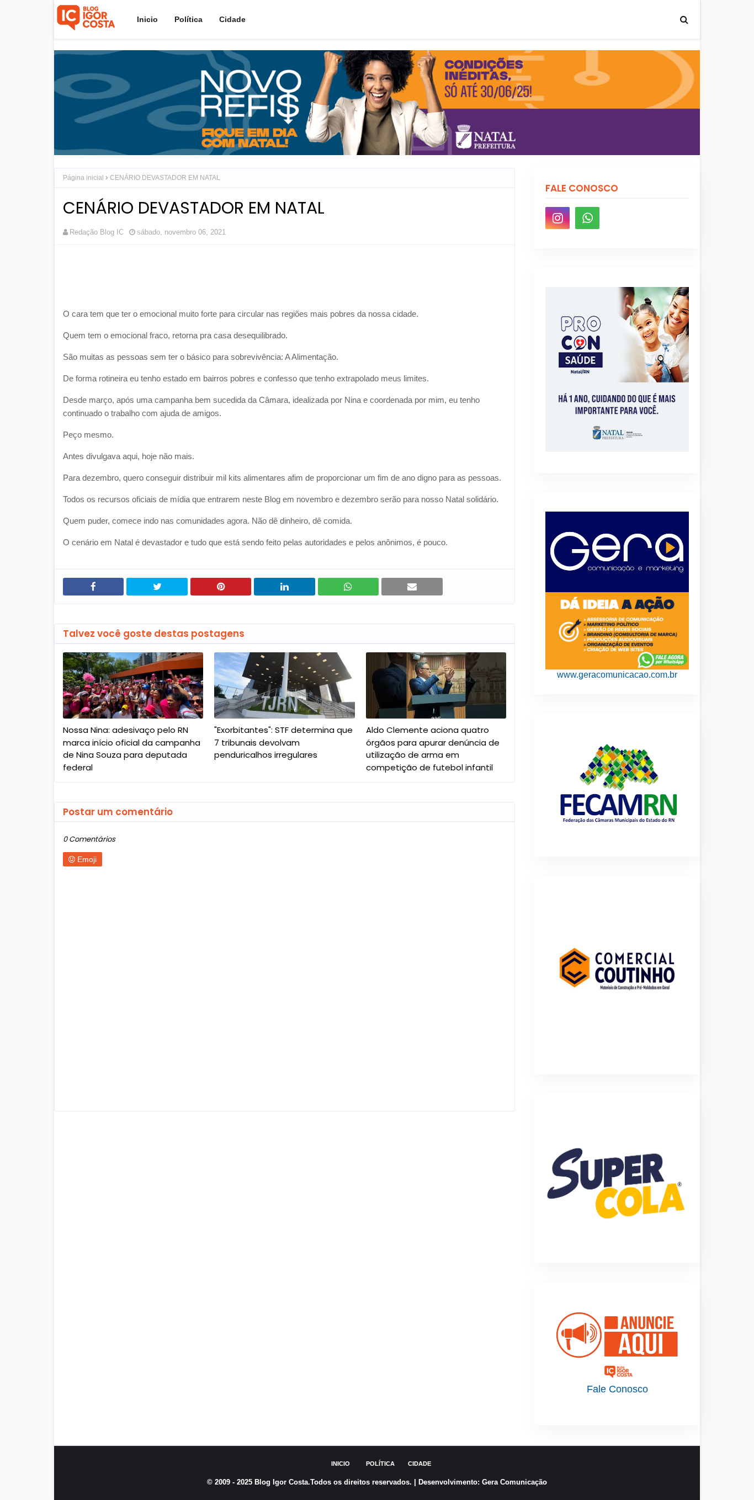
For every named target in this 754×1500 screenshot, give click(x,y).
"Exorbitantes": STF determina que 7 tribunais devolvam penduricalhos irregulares (283, 742)
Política (380, 1463)
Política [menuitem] (188, 19)
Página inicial (83, 178)
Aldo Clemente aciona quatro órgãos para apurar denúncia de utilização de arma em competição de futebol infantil (433, 748)
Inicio (340, 1463)
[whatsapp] (587, 218)
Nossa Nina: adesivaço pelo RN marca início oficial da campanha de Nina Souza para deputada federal (131, 748)
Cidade (419, 1463)
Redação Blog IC (97, 232)
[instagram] (557, 218)
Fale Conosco (617, 1389)
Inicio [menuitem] (147, 19)
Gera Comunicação (514, 1482)
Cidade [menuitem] (232, 19)
